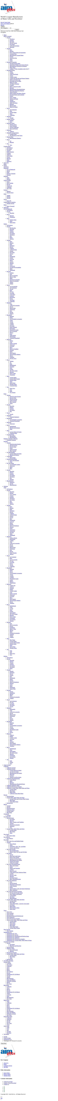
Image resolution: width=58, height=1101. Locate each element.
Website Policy (7, 1075)
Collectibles (9, 456)
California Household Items (13, 778)
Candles (12, 73)
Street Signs (12, 222)
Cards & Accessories (15, 305)
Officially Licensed (11, 981)
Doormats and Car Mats (15, 81)
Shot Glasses (13, 353)
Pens (11, 311)
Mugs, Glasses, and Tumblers (17, 822)
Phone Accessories (14, 281)
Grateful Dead (13, 134)
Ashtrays (12, 131)
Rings (11, 237)
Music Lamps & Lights (15, 86)
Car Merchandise (11, 452)
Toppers (12, 621)
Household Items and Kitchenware (15, 916)
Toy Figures (12, 392)
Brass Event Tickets (14, 857)
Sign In (2, 22)
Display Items (10, 137)
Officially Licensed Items (13, 132)
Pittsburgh (6, 168)
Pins (11, 236)
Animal (8, 195)
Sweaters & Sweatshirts (15, 267)
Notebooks (12, 309)
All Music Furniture (14, 84)
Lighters (12, 272)
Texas (8, 181)
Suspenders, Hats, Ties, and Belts (18, 846)
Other (5, 194)
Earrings (12, 40)
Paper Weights (13, 553)
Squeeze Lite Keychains (15, 777)
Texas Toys (9, 911)
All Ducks (6, 166)
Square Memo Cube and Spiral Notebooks (20, 888)
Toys (8, 143)
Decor (8, 139)
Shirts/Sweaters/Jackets (15, 396)
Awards (11, 118)
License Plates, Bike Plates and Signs (15, 797)
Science (5, 190)
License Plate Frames (15, 379)
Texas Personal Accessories (13, 918)
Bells (11, 364)
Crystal (11, 608)
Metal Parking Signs (14, 907)
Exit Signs (12, 905)
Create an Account (8, 1081)
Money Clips (13, 277)
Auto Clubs (6, 1026)
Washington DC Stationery (13, 937)
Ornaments (12, 217)
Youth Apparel (13, 400)
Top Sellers (6, 1034)
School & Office (10, 123)
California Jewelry (11, 769)
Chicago (9, 815)
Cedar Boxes (13, 780)
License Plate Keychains (15, 770)
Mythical (6, 176)
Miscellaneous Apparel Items (16, 55)
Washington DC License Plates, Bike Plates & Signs (19, 940)
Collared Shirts (13, 249)
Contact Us (6, 1084)
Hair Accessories (14, 275)
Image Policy (7, 1073)
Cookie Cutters (13, 77)
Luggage (12, 296)
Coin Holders (13, 895)
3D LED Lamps (13, 370)
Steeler (8, 171)
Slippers (12, 263)
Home (5, 1064)
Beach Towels (13, 871)
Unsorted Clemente (11, 440)
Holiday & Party (10, 119)
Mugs (11, 347)
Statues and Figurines (15, 868)
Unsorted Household (15, 338)
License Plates (13, 112)
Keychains (12, 44)
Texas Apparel (10, 913)
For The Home (10, 463)
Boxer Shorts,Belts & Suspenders (18, 52)
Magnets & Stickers (14, 455)
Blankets (12, 104)
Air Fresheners (13, 109)
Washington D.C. (8, 932)
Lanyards (12, 293)
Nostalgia (9, 1032)
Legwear (12, 259)
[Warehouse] (4, 1088)
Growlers (12, 346)
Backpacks (12, 297)
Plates (11, 351)
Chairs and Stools (14, 74)
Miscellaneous (13, 437)
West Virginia (10, 183)
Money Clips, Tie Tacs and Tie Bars (18, 852)
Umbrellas (12, 115)
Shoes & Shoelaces (14, 525)
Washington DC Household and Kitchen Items (18, 936)
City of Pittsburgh (11, 169)
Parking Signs (13, 219)
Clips (11, 304)
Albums (11, 361)
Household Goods (14, 330)
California (9, 187)
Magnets (12, 88)
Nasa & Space (10, 192)
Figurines (12, 366)
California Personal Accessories (14, 786)
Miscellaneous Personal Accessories (18, 66)
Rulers (11, 887)
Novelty (8, 198)
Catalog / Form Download (10, 1083)
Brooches (12, 47)
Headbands (12, 256)
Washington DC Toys (12, 933)
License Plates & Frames (15, 432)
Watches (12, 239)
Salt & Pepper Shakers (15, 354)
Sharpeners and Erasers (15, 884)
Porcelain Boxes (13, 877)
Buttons (11, 230)
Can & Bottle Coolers (15, 464)
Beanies (11, 51)
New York (9, 188)
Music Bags (12, 67)
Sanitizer (12, 634)
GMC (8, 1027)
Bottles (11, 340)
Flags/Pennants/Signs (12, 459)
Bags (11, 111)
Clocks (11, 75)
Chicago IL (9, 185)
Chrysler (9, 1031)
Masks (11, 260)
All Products (10, 147)
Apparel (8, 48)
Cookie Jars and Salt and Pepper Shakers (19, 78)
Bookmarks (12, 539)
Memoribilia (12, 436)
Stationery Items (10, 810)
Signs (11, 113)
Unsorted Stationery (14, 417)
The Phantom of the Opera (16, 135)
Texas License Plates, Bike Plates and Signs (17, 920)
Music (5, 35)
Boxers (11, 247)
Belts (11, 244)
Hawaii (8, 184)
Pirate (8, 172)
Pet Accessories (13, 331)
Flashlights (12, 627)
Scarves (11, 262)
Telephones (12, 101)
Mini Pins (12, 774)
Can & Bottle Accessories (16, 319)
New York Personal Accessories (14, 891)
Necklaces (12, 39)
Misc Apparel (13, 402)
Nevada (8, 975)
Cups (11, 342)
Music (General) (7, 36)
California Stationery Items (13, 785)
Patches (11, 56)
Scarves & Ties (13, 58)
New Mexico (7, 837)
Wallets (11, 283)
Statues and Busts (14, 98)
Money (8, 970)
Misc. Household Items (15, 879)
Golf (11, 652)
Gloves (11, 253)
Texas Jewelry (10, 914)
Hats (11, 255)
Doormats (12, 326)
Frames (11, 369)
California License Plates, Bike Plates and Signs (18, 788)
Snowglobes (13, 612)
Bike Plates (12, 640)
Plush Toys (12, 388)
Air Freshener (13, 557)
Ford (8, 1028)
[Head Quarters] (4, 1090)
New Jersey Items (11, 835)
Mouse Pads (12, 308)
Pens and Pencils (14, 128)
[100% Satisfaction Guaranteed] (4, 1091)
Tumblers (12, 357)
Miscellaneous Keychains (16, 773)
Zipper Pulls (12, 689)
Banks (11, 71)
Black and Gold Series (15, 856)
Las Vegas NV (7, 816)
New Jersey (6, 834)
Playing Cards (13, 875)
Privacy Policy (7, 1074)
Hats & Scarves (13, 399)
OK (1, 1098)
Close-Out (6, 162)
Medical (8, 191)
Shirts (11, 59)
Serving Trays (13, 358)
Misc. (11, 468)
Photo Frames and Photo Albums (17, 93)
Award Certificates (14, 127)
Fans (11, 274)
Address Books (13, 538)
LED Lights (9, 156)
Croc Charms (13, 494)
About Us (6, 1063)
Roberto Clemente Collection (11, 438)
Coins (11, 607)
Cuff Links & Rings (14, 45)
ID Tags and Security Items (16, 892)
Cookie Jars (12, 585)
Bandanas (12, 245)
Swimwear (12, 266)
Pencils (11, 312)
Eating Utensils (13, 343)
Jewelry (8, 37)
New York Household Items (13, 864)
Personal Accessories (12, 62)
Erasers (11, 546)
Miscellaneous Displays (15, 138)
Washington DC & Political (13, 974)
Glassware (12, 345)
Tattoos (11, 282)
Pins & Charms (13, 43)
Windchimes (13, 336)
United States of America (10, 202)
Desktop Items (13, 124)
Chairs (11, 320)
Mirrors (11, 630)
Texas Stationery (11, 917)
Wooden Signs (13, 384)
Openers (12, 350)
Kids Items (12, 328)
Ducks (5, 165)
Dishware (9, 130)
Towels (11, 289)
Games (11, 762)
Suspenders (12, 529)
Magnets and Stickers (15, 427)
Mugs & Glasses (14, 107)
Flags (11, 368)
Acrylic (11, 854)
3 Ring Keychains (14, 863)
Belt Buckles (13, 228)
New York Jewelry (11, 849)
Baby (11, 50)
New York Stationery (12, 880)
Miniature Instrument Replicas (17, 90)
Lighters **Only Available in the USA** (19, 69)
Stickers (11, 313)
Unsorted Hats (13, 54)
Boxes (11, 572)
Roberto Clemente (11, 173)
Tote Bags (12, 300)
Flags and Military (11, 979)
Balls (11, 391)
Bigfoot (8, 179)
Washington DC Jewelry (12, 935)
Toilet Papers (13, 335)
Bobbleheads (13, 365)
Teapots (11, 100)
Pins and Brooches (14, 850)
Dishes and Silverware (15, 79)
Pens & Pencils (13, 883)
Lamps (11, 580)
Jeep (8, 1030)
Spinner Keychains (14, 861)
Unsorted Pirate (10, 434)
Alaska (8, 977)
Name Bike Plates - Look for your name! (19, 903)
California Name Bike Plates (16, 793)
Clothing (12, 248)
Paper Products (13, 126)
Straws (11, 355)
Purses (11, 298)
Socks (11, 60)
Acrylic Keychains (14, 771)
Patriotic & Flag (10, 203)
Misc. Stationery (13, 890)
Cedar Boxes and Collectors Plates (18, 872)
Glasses (11, 251)
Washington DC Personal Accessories (16, 939)
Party (11, 122)
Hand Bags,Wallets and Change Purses (19, 64)
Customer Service (8, 1065)
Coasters (12, 85)
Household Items (11, 70)
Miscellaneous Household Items (17, 89)
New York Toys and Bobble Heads (15, 841)
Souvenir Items (10, 796)
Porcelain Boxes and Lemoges (17, 94)
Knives (11, 626)
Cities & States (7, 180)
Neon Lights (13, 373)
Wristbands (12, 270)
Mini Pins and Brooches (15, 945)
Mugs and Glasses (14, 865)
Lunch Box (12, 294)
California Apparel (11, 767)
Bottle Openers (10, 151)
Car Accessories (13, 286)
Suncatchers (12, 619)
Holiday (12, 120)
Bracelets (12, 41)
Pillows (11, 332)
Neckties (12, 532)
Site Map (6, 1067)
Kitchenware (10, 803)
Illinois (5, 804)
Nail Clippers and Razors (16, 894)
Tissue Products (13, 92)
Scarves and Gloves (14, 848)
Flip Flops (12, 252)
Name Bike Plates (14, 801)
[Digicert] (4, 1087)
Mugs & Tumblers (14, 349)
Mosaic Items (13, 105)
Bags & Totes (13, 398)
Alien (8, 177)
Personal (9, 271)
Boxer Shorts (13, 844)
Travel (8, 108)
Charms (11, 495)
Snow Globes (13, 97)
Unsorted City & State (9, 941)
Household (9, 315)
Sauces (11, 732)
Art (10, 141)
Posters (11, 96)
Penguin (9, 175)
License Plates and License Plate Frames (19, 799)
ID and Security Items (15, 63)
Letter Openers (13, 886)
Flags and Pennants (14, 460)
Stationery (9, 116)
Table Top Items (13, 103)
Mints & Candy (13, 82)
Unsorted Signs (13, 385)
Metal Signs (12, 792)
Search (2, 26)
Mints (11, 278)
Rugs (11, 334)
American (9, 1019)
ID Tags (12, 292)
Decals (11, 306)
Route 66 (9, 200)
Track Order (7, 22)
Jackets (11, 258)
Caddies (12, 540)
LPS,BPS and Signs (8, 960)
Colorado (9, 963)
